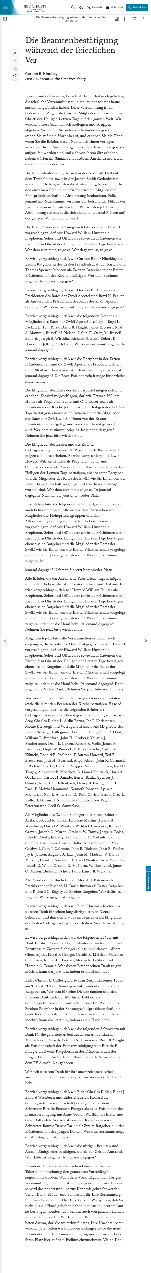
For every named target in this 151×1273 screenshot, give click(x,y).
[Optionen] (143, 18)
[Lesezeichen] (126, 18)
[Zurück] (5, 640)
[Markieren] (15, 61)
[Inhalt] (5, 19)
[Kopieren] (15, 69)
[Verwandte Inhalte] (134, 18)
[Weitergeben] (15, 75)
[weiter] (145, 640)
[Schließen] (15, 53)
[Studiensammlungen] (117, 18)
